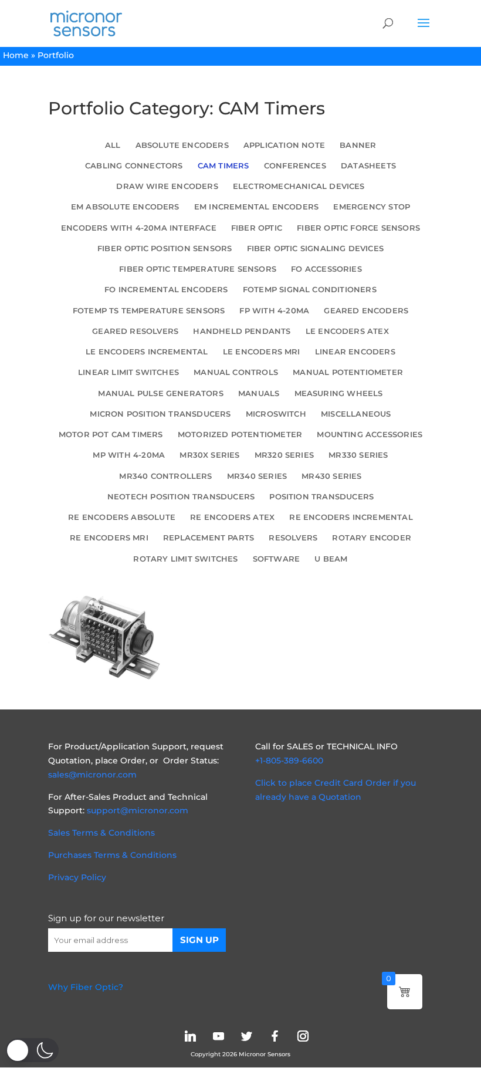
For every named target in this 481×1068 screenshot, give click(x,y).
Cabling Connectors (133, 165)
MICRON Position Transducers (160, 414)
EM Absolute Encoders (125, 206)
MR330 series (358, 455)
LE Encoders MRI (261, 351)
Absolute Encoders (182, 145)
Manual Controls (236, 372)
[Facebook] (274, 1036)
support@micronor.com (137, 810)
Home (16, 55)
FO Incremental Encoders (166, 289)
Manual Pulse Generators (160, 393)
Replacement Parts (208, 537)
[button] (32, 1050)
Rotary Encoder (371, 537)
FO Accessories (326, 269)
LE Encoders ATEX (347, 331)
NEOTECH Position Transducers (181, 496)
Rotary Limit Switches (185, 559)
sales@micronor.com (92, 774)
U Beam (330, 559)
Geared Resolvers (135, 331)
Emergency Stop (371, 206)
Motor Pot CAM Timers (111, 434)
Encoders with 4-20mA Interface (138, 228)
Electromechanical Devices (299, 186)
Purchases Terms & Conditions (112, 855)
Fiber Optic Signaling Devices (315, 248)
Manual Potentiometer (348, 372)
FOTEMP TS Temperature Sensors (149, 310)
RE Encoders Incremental (350, 517)
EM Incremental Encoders (256, 206)
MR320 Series (284, 455)
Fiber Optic (256, 228)
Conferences (295, 165)
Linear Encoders (355, 351)
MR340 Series (257, 476)
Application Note (284, 145)
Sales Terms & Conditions (101, 832)
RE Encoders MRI (109, 537)
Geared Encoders (366, 310)
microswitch (276, 414)
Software (276, 559)
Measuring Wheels (338, 393)
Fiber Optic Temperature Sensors (197, 269)
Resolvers (293, 537)
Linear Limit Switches (128, 372)
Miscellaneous (356, 414)
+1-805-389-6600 (289, 760)
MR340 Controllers (165, 476)
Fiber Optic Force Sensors (358, 228)
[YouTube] (218, 1036)
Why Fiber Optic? (85, 987)
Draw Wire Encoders (167, 186)
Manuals (258, 393)
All (113, 145)
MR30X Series (209, 455)
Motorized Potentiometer (240, 434)
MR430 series (331, 476)
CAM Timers (223, 165)
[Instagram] (302, 1036)
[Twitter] (246, 1036)
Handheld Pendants (241, 331)
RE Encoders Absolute (121, 517)
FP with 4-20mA (274, 310)
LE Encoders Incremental (147, 351)
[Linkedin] (190, 1036)
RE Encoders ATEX (232, 517)
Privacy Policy (77, 877)
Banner (358, 145)
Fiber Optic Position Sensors (164, 248)
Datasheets (368, 165)
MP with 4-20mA (129, 455)
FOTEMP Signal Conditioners (310, 289)
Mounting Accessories (369, 434)
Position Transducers (321, 496)
